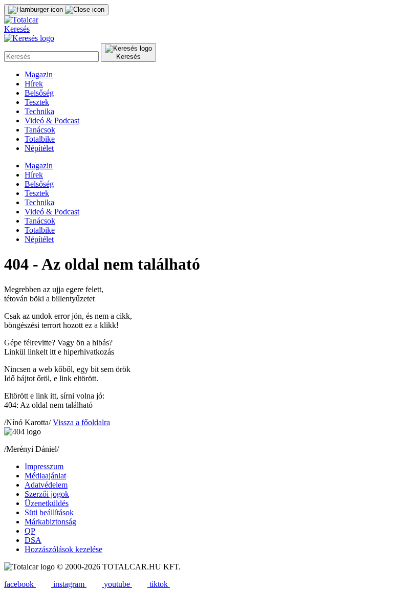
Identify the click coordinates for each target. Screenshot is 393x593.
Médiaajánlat (45, 475)
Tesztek (37, 102)
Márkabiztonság (50, 521)
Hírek (34, 83)
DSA (33, 540)
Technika (39, 111)
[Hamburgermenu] (56, 9)
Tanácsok (40, 129)
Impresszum (44, 466)
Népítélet (39, 148)
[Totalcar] (21, 19)
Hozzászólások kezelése (63, 549)
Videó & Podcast (52, 120)
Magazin (39, 74)
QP (30, 530)
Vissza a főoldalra (81, 422)
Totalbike (40, 139)
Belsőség (39, 93)
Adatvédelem (46, 484)
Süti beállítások (49, 512)
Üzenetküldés (47, 503)
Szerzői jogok (47, 494)
